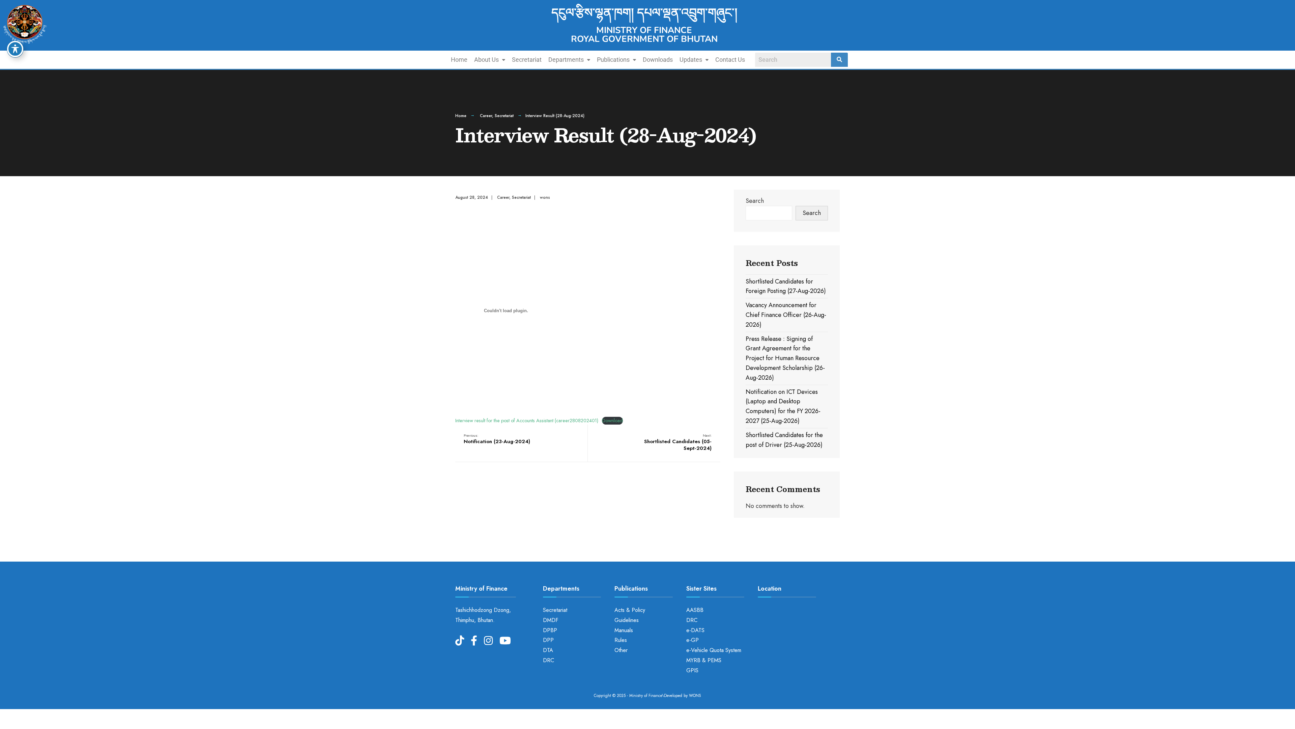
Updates (691, 59)
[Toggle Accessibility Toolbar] (15, 49)
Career (486, 116)
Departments (566, 59)
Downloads (658, 59)
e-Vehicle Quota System (713, 650)
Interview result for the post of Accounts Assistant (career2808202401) (526, 420)
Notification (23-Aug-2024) (497, 439)
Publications (613, 59)
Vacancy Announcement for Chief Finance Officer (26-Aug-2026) (786, 315)
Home (459, 59)
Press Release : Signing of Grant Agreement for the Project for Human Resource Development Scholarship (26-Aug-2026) (785, 358)
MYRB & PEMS (703, 660)
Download (612, 420)
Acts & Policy (629, 610)
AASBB (694, 610)
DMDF (550, 620)
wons (545, 197)
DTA (548, 650)
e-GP (692, 640)
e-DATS (695, 630)
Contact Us (730, 59)
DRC (548, 660)
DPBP (550, 630)
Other (621, 650)
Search (755, 200)
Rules (620, 640)
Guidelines (626, 620)
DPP (548, 640)
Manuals (623, 630)
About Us (486, 59)
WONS (695, 696)
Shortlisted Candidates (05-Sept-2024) (678, 442)
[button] (490, 60)
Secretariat (527, 59)
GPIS (692, 670)
